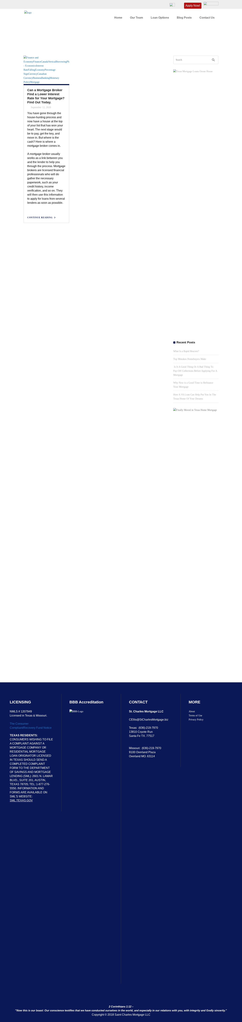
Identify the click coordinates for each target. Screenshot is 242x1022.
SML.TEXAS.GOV (21, 800)
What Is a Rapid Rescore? (186, 351)
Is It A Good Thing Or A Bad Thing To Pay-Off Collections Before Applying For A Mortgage (195, 371)
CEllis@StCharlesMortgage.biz (148, 719)
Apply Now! (192, 5)
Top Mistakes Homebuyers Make (189, 359)
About (192, 711)
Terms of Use (195, 715)
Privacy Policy (196, 719)
